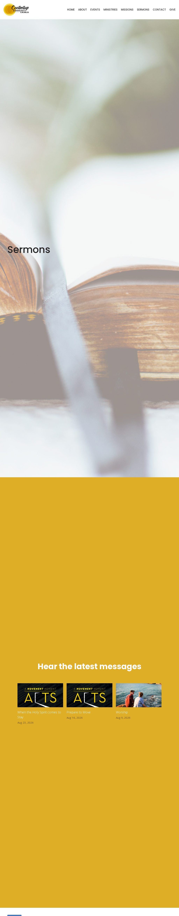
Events (95, 9)
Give (172, 9)
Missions (127, 9)
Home (71, 9)
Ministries (110, 9)
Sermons (143, 9)
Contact (159, 9)
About (82, 9)
